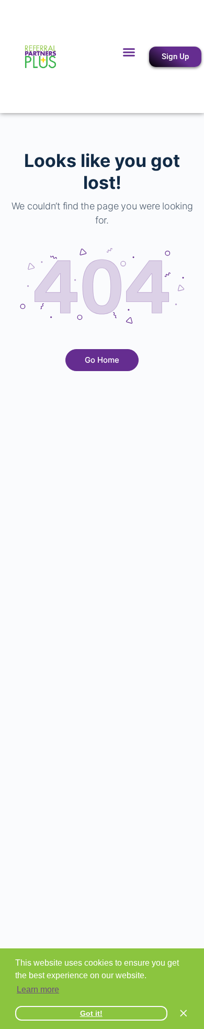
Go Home (102, 360)
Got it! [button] (91, 1013)
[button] (129, 52)
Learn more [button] (38, 989)
